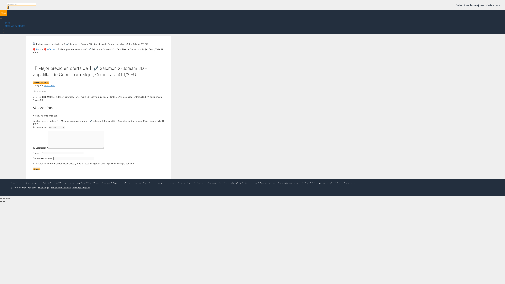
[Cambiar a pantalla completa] (4, 198)
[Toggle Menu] (1, 18)
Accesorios (49, 85)
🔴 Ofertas (49, 49)
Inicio (7, 22)
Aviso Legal (43, 187)
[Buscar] (8, 7)
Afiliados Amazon (81, 187)
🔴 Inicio (37, 49)
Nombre (38, 153)
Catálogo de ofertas (15, 26)
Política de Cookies (61, 187)
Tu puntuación (41, 127)
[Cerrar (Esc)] (9, 198)
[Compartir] (7, 198)
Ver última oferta (41, 82)
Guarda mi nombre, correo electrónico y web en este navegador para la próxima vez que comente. (85, 163)
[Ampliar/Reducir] (1, 198)
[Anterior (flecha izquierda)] (1, 201)
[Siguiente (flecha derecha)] (4, 201)
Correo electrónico (43, 158)
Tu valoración (40, 147)
